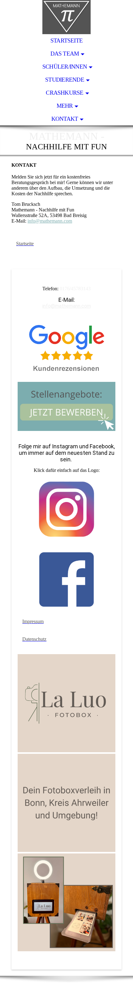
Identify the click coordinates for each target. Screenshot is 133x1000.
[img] (66, 17)
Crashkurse (64, 92)
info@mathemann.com (50, 221)
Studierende (64, 79)
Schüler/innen (64, 66)
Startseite (66, 40)
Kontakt (64, 118)
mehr (65, 105)
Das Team (64, 53)
